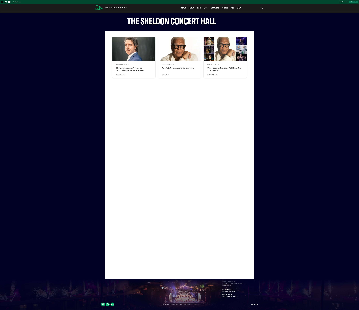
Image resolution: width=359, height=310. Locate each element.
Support (225, 8)
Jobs (232, 8)
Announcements (122, 64)
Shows (183, 8)
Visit (199, 8)
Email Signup (16, 2)
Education (215, 8)
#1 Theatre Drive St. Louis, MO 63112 (228, 290)
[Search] (262, 8)
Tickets (191, 8)
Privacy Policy (254, 304)
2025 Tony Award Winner (116, 8)
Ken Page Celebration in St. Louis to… (178, 68)
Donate (353, 2)
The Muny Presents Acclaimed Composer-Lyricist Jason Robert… (130, 69)
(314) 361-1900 (227, 294)
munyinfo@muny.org (229, 296)
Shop (239, 8)
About (206, 8)
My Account (343, 2)
